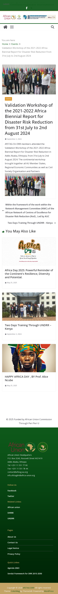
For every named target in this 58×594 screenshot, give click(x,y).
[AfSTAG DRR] (5, 27)
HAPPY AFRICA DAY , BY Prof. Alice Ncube (26, 378)
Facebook (12, 490)
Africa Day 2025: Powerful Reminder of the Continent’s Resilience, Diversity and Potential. (29, 273)
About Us (12, 537)
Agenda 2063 (13, 568)
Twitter (11, 496)
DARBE (11, 512)
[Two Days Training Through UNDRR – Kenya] (29, 294)
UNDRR (11, 518)
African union (14, 507)
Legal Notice (13, 548)
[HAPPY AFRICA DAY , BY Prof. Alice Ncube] (29, 345)
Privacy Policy (14, 554)
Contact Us (13, 542)
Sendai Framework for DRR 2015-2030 (25, 573)
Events (8, 99)
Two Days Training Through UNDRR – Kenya (30, 222)
